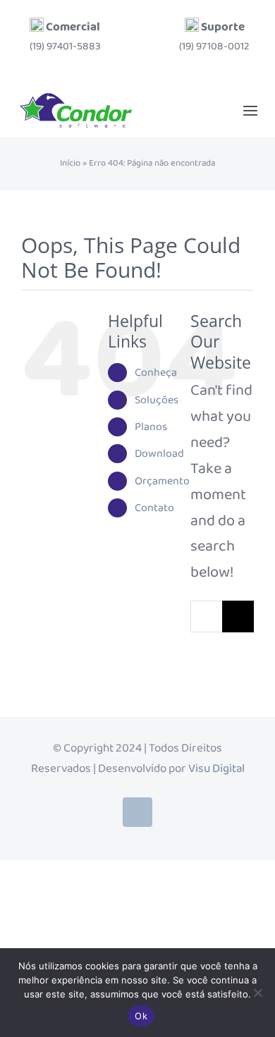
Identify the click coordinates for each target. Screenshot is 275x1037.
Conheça (156, 372)
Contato (154, 507)
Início (70, 163)
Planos (151, 426)
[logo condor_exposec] (76, 98)
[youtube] (137, 812)
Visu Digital (216, 769)
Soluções (156, 400)
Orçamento (162, 481)
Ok (141, 1015)
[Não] (257, 993)
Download (159, 453)
